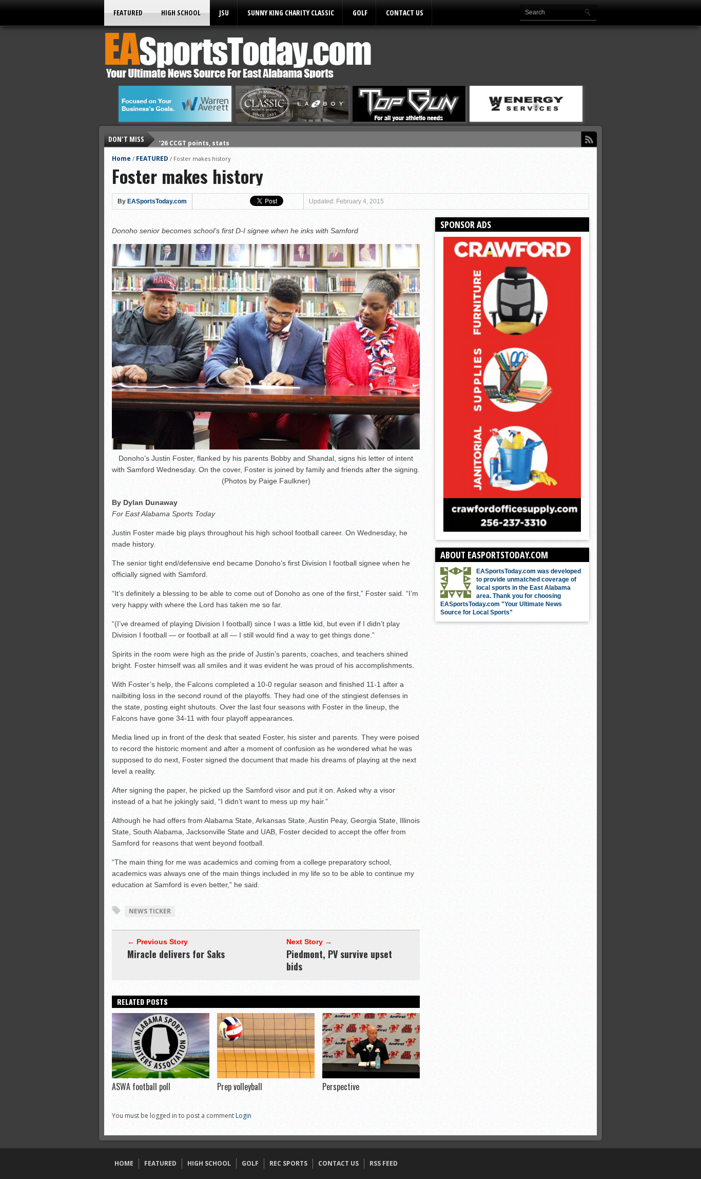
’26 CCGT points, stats (194, 139)
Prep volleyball (239, 1086)
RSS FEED (383, 1163)
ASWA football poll (141, 1086)
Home (121, 158)
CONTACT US (404, 12)
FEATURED (128, 12)
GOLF (360, 12)
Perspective (340, 1086)
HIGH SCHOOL (181, 12)
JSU (224, 12)
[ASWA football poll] (160, 1076)
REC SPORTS (288, 1163)
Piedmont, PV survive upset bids (339, 960)
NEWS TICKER (150, 911)
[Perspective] (371, 1076)
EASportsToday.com (157, 201)
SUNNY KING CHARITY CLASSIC (290, 12)
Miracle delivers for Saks (176, 954)
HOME (123, 1163)
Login (243, 1115)
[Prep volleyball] (266, 1076)
